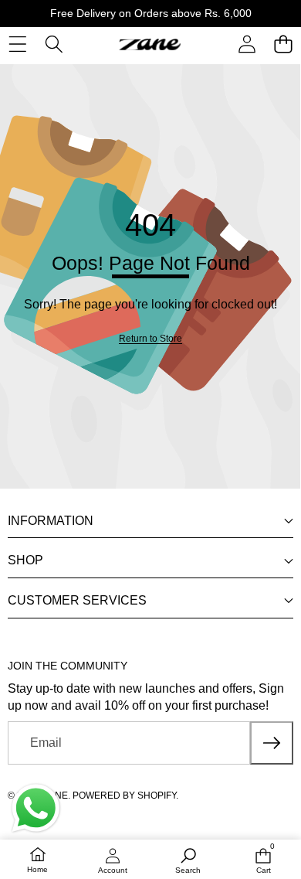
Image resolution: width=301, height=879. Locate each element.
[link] (150, 339)
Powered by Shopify (124, 795)
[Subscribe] (271, 743)
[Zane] (150, 44)
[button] (282, 44)
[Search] (53, 44)
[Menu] (17, 44)
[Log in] (246, 44)
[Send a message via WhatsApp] (36, 808)
